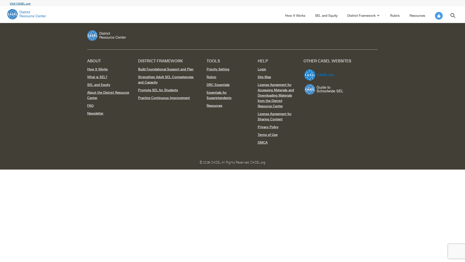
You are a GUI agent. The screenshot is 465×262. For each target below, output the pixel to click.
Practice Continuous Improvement (164, 97)
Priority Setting (218, 68)
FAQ (90, 105)
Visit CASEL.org (20, 3)
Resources (417, 15)
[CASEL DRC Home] (232, 35)
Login (439, 16)
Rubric (395, 15)
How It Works (295, 15)
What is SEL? (97, 76)
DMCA (263, 142)
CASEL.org (257, 162)
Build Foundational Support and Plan (166, 68)
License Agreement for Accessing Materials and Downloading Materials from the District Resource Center (276, 95)
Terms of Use (268, 134)
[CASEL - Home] (26, 14)
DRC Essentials (218, 84)
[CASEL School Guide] (324, 89)
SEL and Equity (326, 15)
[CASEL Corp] (318, 72)
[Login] (439, 16)
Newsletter (95, 113)
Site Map (264, 76)
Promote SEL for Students (158, 89)
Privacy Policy (268, 126)
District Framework (361, 15)
